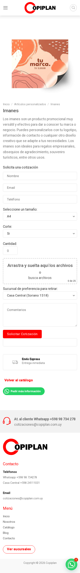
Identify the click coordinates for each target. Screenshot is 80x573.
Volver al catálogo (18, 380)
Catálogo (9, 527)
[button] (71, 564)
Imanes (55, 104)
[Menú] (5, 8)
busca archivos (40, 278)
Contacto (9, 538)
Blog (6, 533)
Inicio (6, 104)
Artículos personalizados (30, 104)
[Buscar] (73, 7)
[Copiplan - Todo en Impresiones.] (40, 7)
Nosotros (9, 522)
